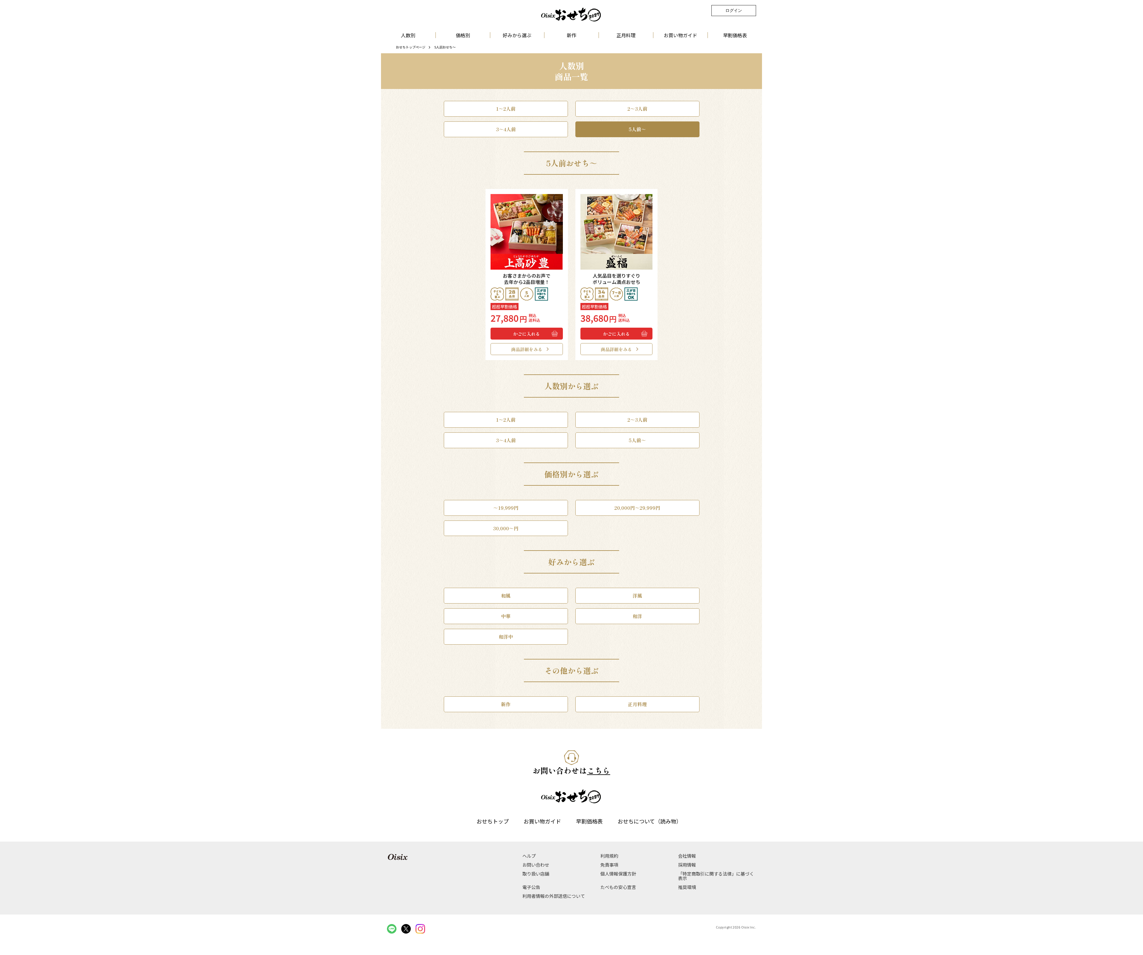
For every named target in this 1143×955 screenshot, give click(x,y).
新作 (571, 35)
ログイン (733, 10)
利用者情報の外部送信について (553, 896)
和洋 (637, 616)
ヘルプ (529, 856)
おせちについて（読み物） (650, 821)
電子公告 (531, 887)
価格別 (463, 35)
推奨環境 (687, 887)
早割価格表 (735, 35)
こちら (598, 770)
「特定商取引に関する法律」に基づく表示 (716, 875)
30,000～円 (506, 528)
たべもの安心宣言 (618, 887)
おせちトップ (493, 821)
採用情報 (687, 865)
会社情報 (687, 856)
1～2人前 (506, 108)
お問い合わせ (535, 865)
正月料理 (625, 35)
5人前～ (637, 129)
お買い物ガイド (680, 35)
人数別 (408, 35)
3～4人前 (506, 129)
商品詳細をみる (526, 349)
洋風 (637, 595)
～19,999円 (506, 507)
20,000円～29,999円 (637, 507)
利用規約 (609, 856)
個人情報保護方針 (618, 873)
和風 (505, 595)
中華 (505, 616)
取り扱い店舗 (535, 873)
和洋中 (506, 636)
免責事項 (609, 865)
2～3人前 (637, 108)
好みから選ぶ (517, 35)
